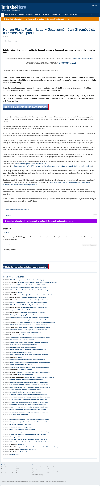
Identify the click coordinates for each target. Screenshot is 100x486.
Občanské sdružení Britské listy (20, 481)
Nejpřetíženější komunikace (28, 449)
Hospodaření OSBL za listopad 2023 (20, 310)
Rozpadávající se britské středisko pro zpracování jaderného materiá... (29, 367)
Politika (18, 469)
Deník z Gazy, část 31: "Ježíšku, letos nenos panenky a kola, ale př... (29, 439)
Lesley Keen (13, 292)
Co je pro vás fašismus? (25, 369)
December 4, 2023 (67, 62)
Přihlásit (95, 5)
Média (17, 471)
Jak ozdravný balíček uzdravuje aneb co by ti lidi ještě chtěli (33, 372)
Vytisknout (8, 216)
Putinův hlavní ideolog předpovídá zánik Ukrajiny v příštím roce (27, 359)
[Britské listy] (26, 107)
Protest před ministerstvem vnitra (19, 437)
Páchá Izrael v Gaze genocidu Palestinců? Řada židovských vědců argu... (30, 432)
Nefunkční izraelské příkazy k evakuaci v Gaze (34, 307)
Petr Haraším (13, 374)
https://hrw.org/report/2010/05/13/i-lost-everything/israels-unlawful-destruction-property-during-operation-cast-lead (53, 166)
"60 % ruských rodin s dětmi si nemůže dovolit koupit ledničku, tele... (29, 399)
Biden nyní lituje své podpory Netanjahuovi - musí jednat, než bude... (28, 315)
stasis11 (20, 292)
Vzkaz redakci (50, 469)
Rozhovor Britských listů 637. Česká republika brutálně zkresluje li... (29, 302)
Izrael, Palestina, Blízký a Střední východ (17, 209)
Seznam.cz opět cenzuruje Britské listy (21, 365)
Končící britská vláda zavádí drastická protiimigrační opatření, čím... (29, 402)
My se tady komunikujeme (25, 374)
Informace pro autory (52, 471)
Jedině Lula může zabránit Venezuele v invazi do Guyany (34, 327)
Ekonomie (4, 469)
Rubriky (46, 15)
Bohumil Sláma (14, 447)
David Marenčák (14, 332)
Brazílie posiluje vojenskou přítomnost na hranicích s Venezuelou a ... (29, 382)
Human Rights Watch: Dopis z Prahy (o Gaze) (33, 297)
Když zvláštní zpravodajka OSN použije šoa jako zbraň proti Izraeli (28, 404)
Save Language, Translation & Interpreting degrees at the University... (29, 412)
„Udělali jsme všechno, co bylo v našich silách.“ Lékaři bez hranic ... (29, 434)
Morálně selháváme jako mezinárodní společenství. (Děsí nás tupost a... (30, 362)
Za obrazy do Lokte (25, 452)
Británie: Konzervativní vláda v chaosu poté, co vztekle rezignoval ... (29, 325)
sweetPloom (21, 444)
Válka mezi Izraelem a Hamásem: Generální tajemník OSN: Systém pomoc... (31, 290)
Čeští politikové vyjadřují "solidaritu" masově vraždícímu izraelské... (29, 422)
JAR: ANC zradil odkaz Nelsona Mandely (21, 352)
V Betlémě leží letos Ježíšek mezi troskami (22, 340)
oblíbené (93, 245)
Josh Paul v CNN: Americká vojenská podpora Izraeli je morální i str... (29, 407)
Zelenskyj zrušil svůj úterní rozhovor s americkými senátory (26, 379)
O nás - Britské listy (37, 467)
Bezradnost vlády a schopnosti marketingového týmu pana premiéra (36, 322)
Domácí (18, 467)
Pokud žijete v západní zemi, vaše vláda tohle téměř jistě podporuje (28, 280)
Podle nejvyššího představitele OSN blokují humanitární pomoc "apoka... (30, 337)
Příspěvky (73, 15)
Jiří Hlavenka (13, 335)
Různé (17, 473)
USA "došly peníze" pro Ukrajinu (19, 414)
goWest (20, 417)
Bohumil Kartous (14, 295)
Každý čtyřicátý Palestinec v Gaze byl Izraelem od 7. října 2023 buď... (29, 285)
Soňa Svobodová (14, 449)
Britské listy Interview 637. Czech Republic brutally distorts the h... (28, 305)
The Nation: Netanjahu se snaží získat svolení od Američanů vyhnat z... (29, 394)
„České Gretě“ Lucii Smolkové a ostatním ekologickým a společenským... (39, 447)
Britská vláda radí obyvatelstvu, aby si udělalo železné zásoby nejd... (29, 330)
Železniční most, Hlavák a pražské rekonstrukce (31, 312)
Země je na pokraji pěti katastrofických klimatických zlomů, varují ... (28, 350)
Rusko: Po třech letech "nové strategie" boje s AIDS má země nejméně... (30, 397)
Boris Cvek (13, 322)
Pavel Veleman (14, 369)
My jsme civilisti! (14, 454)
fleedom (20, 357)
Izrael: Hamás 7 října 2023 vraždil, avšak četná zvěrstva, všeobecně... (29, 354)
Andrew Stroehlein (15, 297)
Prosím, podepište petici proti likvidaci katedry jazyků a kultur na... (28, 409)
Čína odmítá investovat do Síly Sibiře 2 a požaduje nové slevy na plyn (29, 384)
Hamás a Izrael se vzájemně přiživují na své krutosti (33, 300)
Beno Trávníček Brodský (17, 377)
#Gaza (74, 58)
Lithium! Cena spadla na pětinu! (27, 335)
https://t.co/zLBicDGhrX (85, 58)
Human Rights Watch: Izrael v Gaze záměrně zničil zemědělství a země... (30, 419)
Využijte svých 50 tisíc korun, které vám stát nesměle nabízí (36, 295)
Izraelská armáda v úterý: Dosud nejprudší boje (23, 347)
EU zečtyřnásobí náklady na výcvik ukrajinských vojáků (25, 392)
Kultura (3, 471)
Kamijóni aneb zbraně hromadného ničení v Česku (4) (39, 377)
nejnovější (86, 245)
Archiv (21, 15)
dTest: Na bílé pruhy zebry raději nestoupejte (22, 429)
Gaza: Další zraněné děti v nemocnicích (21, 424)
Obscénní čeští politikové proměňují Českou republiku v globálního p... (29, 287)
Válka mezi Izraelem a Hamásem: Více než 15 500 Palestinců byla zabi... (30, 442)
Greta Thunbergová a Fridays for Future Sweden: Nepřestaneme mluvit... (30, 387)
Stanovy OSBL (51, 467)
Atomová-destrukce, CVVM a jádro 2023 (21, 427)
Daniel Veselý (13, 282)
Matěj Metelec (14, 312)
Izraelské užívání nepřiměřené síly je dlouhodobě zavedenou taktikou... (29, 320)
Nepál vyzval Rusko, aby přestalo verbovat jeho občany (25, 389)
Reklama (34, 473)
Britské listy (15, 8)
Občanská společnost (7, 473)
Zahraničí (3, 467)
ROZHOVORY (29, 15)
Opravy (34, 471)
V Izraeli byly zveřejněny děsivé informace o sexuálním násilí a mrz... (29, 342)
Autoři (65, 15)
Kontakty (34, 469)
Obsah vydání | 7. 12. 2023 (13, 276)
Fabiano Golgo (14, 300)
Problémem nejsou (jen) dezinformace (30, 332)
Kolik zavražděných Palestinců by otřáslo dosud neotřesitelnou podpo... (38, 282)
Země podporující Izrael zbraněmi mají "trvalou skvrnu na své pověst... (29, 317)
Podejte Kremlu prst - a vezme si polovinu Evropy (23, 345)
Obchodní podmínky (37, 474)
